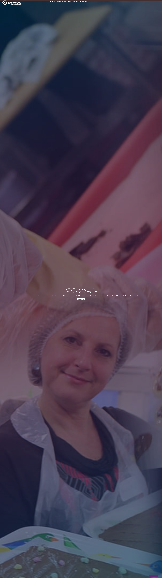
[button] (53, 1)
